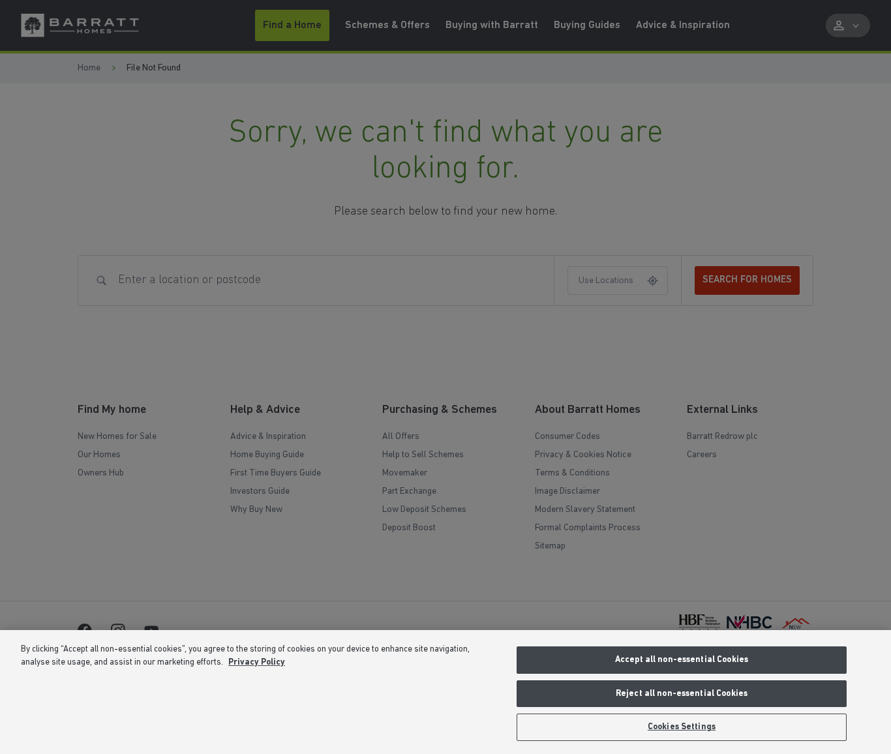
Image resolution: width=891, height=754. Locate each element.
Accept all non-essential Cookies (681, 660)
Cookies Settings (682, 727)
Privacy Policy (256, 662)
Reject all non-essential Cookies (682, 693)
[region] (445, 692)
